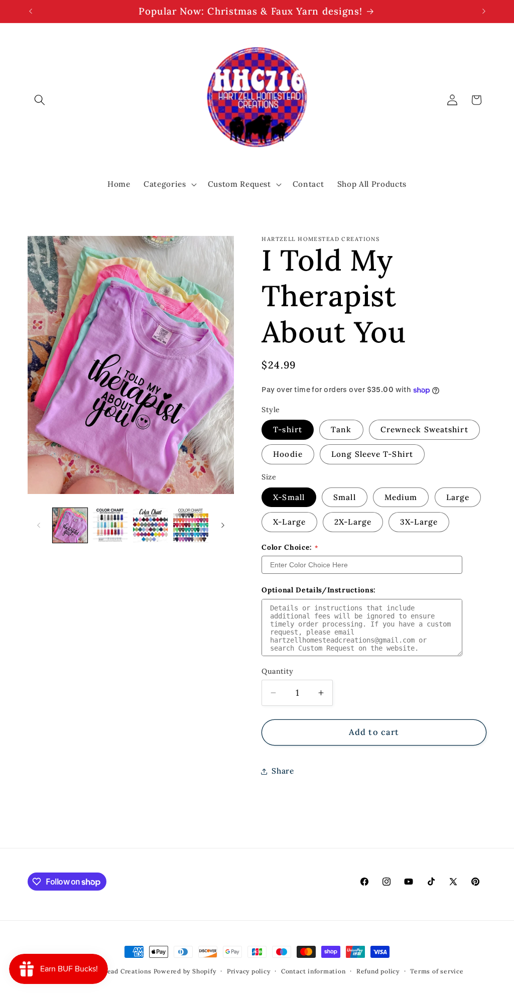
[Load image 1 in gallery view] (70, 525)
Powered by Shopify (185, 971)
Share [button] (283, 771)
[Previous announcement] (31, 11)
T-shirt (287, 429)
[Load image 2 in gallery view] (110, 525)
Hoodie (288, 454)
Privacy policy (249, 971)
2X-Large (352, 522)
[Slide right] (223, 526)
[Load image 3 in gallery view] (150, 525)
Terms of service (436, 971)
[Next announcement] (484, 11)
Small (344, 497)
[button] (40, 100)
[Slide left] (39, 526)
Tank (341, 429)
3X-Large (419, 522)
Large (458, 497)
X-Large (289, 522)
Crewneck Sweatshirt (424, 429)
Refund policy (378, 971)
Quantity (278, 671)
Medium (401, 497)
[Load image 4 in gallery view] (190, 525)
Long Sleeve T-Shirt (372, 454)
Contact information (313, 971)
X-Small (289, 497)
